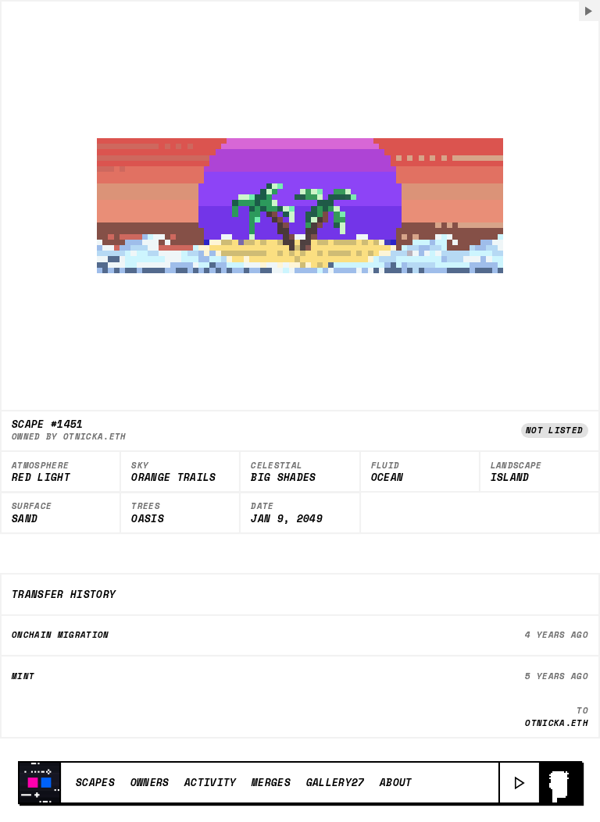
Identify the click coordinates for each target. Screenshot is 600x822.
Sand (25, 519)
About (396, 782)
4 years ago (556, 635)
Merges (271, 782)
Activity (210, 782)
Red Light (41, 477)
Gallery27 (335, 782)
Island (510, 477)
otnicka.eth (95, 436)
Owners (150, 782)
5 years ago (556, 676)
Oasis (147, 519)
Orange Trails (173, 477)
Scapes (95, 782)
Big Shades (283, 477)
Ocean (387, 477)
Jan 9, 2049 (287, 519)
